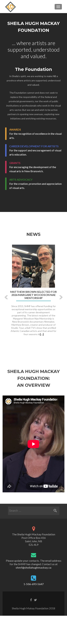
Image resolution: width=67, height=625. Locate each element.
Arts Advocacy (20, 179)
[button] (4, 295)
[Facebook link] (31, 600)
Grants (14, 162)
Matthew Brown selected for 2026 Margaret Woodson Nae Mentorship (33, 295)
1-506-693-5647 (34, 584)
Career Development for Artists (34, 146)
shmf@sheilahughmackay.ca (33, 567)
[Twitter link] (35, 600)
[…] (42, 334)
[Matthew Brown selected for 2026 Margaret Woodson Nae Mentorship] (33, 265)
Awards (15, 129)
